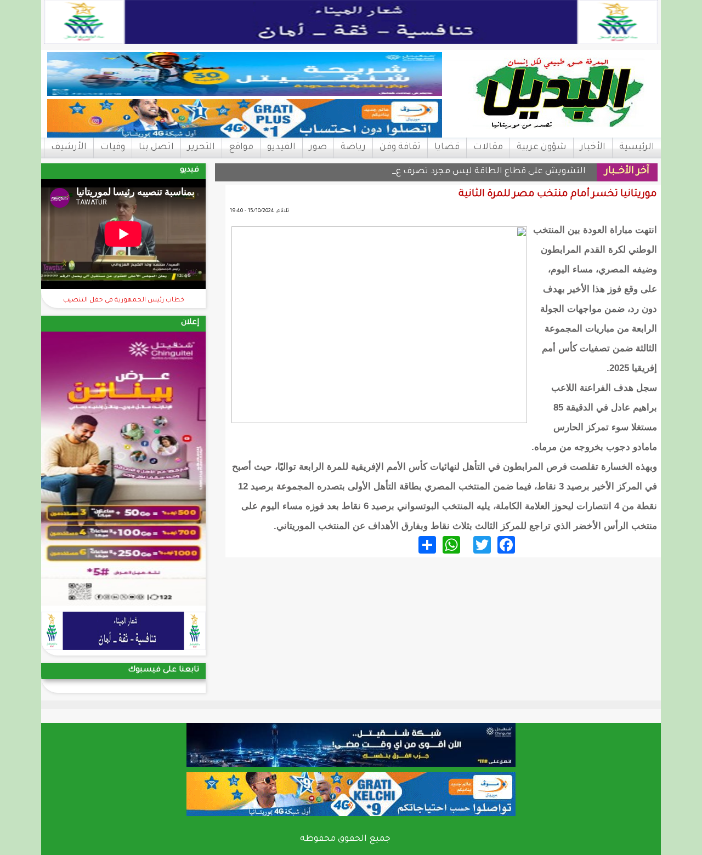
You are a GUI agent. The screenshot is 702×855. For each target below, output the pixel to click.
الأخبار (592, 147)
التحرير (201, 147)
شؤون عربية (542, 147)
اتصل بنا (156, 147)
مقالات (488, 147)
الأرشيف (69, 147)
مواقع (241, 147)
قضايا (447, 147)
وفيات (112, 147)
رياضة (353, 147)
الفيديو (281, 147)
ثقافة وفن (400, 147)
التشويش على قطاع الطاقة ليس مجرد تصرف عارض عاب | (469, 171)
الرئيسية (636, 147)
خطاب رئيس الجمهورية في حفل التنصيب (123, 300)
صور (318, 147)
